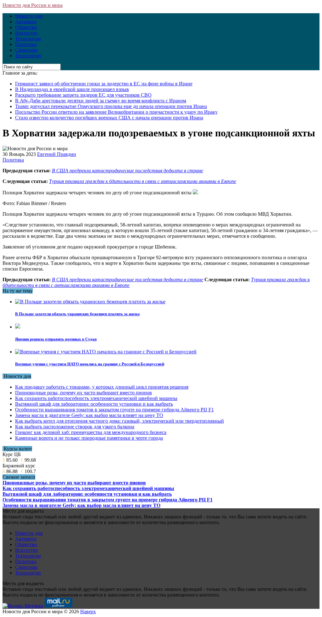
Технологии (28, 38)
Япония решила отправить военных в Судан (56, 339)
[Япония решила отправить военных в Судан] (17, 326)
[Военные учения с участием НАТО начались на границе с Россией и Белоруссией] (106, 351)
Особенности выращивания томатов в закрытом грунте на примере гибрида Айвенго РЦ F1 (114, 409)
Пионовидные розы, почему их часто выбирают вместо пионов (83, 392)
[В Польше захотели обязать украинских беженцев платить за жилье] (90, 301)
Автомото (25, 21)
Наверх (88, 611)
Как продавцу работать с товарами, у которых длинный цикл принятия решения (101, 387)
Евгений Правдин (56, 154)
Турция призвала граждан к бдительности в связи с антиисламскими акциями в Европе (142, 181)
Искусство (26, 33)
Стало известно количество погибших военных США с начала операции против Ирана (109, 117)
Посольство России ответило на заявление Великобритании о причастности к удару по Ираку (116, 112)
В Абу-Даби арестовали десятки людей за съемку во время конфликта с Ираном (100, 100)
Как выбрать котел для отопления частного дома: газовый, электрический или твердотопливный (119, 421)
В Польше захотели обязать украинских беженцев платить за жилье (77, 313)
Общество (26, 27)
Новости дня (28, 16)
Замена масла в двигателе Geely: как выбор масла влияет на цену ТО (89, 415)
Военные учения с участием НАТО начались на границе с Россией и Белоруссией (89, 364)
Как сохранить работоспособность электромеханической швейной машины (96, 398)
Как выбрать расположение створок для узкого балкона (74, 426)
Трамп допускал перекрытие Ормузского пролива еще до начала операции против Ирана (111, 106)
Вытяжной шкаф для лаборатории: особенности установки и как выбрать (94, 404)
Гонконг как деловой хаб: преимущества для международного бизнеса (90, 432)
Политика (25, 44)
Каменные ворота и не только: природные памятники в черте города (89, 438)
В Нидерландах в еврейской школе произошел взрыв (72, 89)
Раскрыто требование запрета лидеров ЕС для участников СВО (83, 95)
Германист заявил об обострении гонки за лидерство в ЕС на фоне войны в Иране (103, 83)
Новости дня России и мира (33, 5)
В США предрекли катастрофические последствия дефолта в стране (127, 170)
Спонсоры (26, 50)
